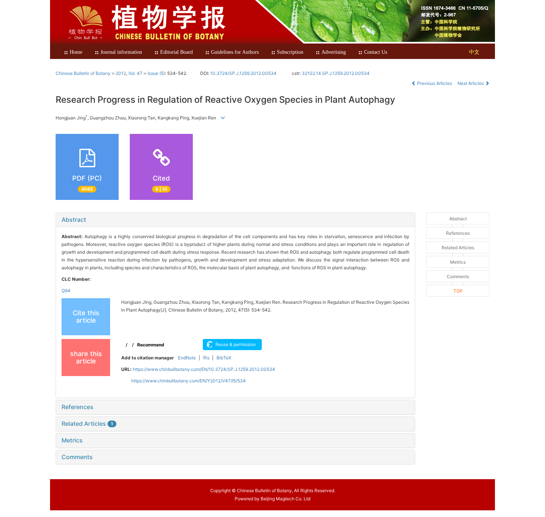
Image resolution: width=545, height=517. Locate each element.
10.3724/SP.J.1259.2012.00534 (243, 73)
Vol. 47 (135, 73)
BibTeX (224, 357)
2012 (121, 73)
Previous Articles (434, 83)
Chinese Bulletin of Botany (83, 73)
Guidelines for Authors (235, 52)
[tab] (235, 220)
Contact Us (375, 52)
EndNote (187, 357)
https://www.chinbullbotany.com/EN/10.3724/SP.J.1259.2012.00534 (204, 369)
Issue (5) (156, 73)
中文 (474, 52)
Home (76, 52)
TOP (458, 291)
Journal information (121, 52)
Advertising (333, 52)
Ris (206, 357)
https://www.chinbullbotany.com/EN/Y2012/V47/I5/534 (188, 380)
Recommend (150, 345)
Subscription (290, 52)
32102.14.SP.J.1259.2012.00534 (336, 73)
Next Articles (471, 83)
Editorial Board (176, 52)
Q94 (66, 290)
